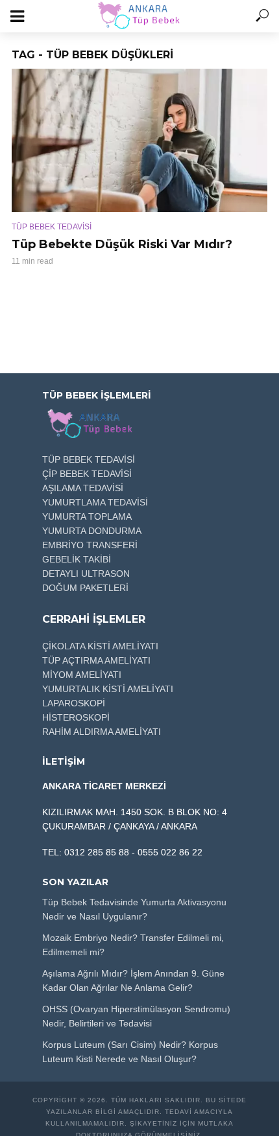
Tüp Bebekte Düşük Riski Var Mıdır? (122, 244)
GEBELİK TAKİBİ (76, 559)
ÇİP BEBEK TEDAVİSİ (87, 474)
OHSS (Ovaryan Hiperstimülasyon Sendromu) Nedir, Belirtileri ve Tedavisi (136, 1016)
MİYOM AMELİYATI (81, 674)
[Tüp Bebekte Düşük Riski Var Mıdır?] (139, 140)
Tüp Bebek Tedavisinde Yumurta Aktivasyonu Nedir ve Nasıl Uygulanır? (134, 909)
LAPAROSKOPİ (73, 703)
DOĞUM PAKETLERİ (85, 588)
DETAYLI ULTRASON (86, 573)
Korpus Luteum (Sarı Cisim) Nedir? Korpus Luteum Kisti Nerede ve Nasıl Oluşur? (130, 1051)
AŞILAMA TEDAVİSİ (82, 488)
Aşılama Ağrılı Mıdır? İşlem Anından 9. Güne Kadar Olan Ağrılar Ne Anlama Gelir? (133, 980)
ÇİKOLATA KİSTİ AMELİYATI (100, 646)
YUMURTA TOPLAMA (87, 516)
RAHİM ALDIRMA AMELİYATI (101, 731)
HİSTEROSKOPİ (76, 717)
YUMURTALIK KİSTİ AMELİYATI (107, 689)
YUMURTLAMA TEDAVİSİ (95, 502)
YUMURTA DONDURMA (91, 531)
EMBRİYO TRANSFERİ (90, 545)
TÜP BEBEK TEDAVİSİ (51, 226)
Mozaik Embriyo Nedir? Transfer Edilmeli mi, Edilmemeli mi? (133, 945)
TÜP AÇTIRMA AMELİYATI (96, 660)
